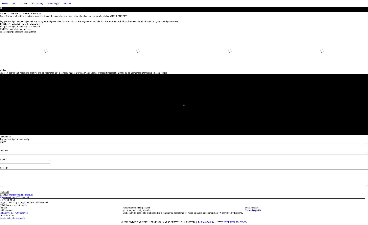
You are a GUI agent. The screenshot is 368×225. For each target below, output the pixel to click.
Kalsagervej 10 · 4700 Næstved (14, 197)
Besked (3, 168)
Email (2, 159)
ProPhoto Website (206, 222)
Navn (2, 142)
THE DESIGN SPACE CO (234, 222)
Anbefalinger (53, 3)
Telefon (3, 150)
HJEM (5, 3)
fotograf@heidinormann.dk (20, 195)
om (14, 3)
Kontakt (67, 3)
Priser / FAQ (37, 3)
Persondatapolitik (253, 210)
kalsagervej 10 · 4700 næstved (14, 213)
